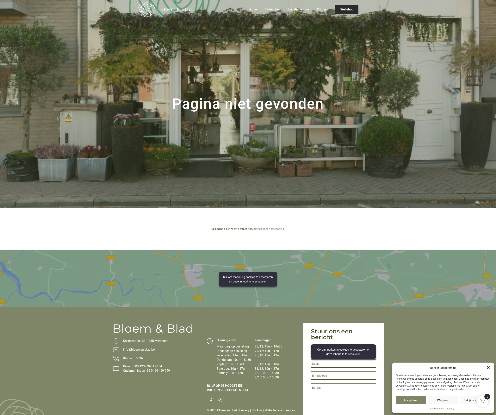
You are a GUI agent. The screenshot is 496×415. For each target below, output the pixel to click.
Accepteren (411, 400)
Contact (322, 9)
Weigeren (443, 400)
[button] (488, 367)
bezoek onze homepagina (268, 228)
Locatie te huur (298, 9)
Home (253, 9)
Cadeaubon (273, 9)
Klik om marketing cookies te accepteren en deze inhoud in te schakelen (248, 279)
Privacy (450, 408)
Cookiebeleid (437, 408)
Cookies (257, 410)
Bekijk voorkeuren (475, 400)
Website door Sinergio (280, 410)
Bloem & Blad (176, 9)
